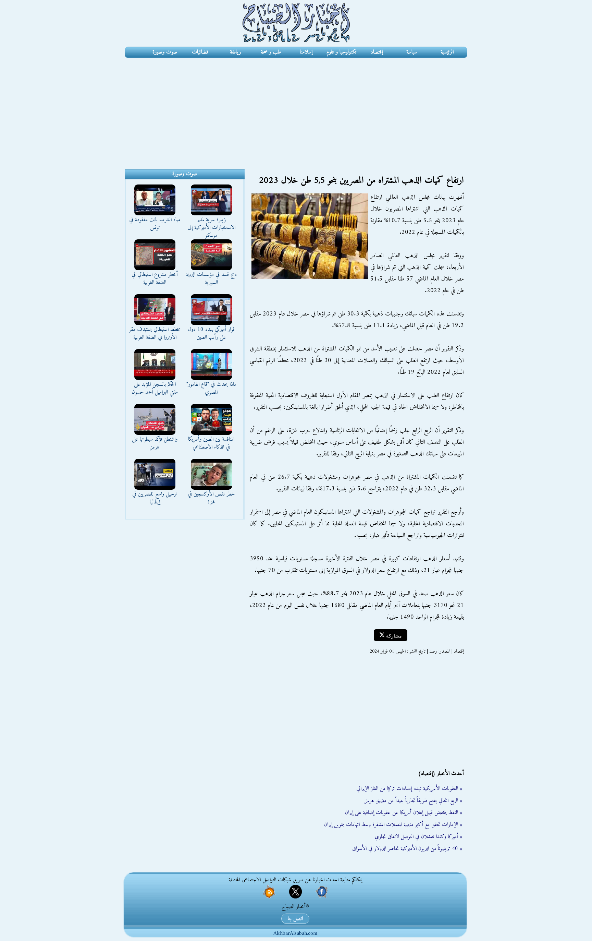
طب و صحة (271, 52)
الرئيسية (447, 52)
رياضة (235, 52)
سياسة (411, 52)
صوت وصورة (164, 52)
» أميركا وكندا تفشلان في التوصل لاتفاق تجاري (418, 837)
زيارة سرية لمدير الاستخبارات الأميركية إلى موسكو (211, 227)
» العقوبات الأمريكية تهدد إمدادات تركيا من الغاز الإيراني (409, 789)
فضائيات (200, 52)
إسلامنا (306, 52)
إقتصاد (377, 52)
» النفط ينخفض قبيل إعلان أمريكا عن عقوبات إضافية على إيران (403, 813)
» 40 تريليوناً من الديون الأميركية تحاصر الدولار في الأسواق (407, 849)
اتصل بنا (295, 919)
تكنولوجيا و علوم (341, 52)
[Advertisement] (296, 109)
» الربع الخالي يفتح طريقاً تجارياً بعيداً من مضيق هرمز (413, 801)
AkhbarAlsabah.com (295, 933)
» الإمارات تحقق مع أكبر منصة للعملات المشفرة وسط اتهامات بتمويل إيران (393, 825)
